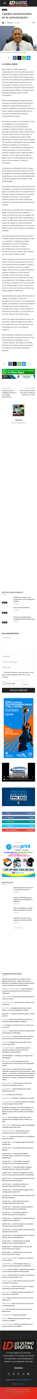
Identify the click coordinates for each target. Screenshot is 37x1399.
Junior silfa (5, 1014)
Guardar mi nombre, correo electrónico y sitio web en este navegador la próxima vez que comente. (17, 675)
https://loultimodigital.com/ (18, 423)
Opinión (5, 9)
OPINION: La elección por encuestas (23, 1098)
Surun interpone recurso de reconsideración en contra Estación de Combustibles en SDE (18, 1063)
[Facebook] (15, 58)
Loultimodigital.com (9, 1392)
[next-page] (6, 626)
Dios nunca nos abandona (22, 607)
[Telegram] (28, 58)
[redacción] (3, 23)
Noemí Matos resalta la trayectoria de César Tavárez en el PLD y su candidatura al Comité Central (16, 1050)
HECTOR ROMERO (7, 1056)
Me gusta (31, 813)
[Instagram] (14, 1374)
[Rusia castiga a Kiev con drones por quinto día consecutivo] (7, 890)
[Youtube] (28, 1374)
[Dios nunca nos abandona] (7, 610)
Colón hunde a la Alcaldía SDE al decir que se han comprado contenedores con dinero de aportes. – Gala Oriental (18, 1071)
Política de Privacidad (19, 1394)
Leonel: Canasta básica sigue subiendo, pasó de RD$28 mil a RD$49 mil (23, 899)
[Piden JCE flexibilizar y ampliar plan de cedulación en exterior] (7, 910)
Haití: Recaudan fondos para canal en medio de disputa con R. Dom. (27, 393)
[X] (19, 58)
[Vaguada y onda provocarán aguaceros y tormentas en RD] (7, 920)
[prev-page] (3, 626)
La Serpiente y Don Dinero (14, 1094)
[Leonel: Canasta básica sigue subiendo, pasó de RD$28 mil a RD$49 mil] (7, 900)
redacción (10, 22)
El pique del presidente (19, 1315)
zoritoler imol (6, 1142)
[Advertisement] (18, 509)
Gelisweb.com (28, 1392)
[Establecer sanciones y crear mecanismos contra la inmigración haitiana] (7, 599)
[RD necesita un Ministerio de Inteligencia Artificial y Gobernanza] (7, 619)
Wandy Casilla (6, 1247)
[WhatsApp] (24, 58)
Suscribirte (30, 830)
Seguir (31, 817)
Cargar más (18, 928)
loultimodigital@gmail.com (23, 1380)
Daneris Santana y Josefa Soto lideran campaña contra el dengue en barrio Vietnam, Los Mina (17, 1119)
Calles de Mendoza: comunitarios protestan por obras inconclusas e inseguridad (17, 991)
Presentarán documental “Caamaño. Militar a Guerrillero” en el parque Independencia (16, 1156)
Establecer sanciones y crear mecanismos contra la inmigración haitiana (24, 599)
